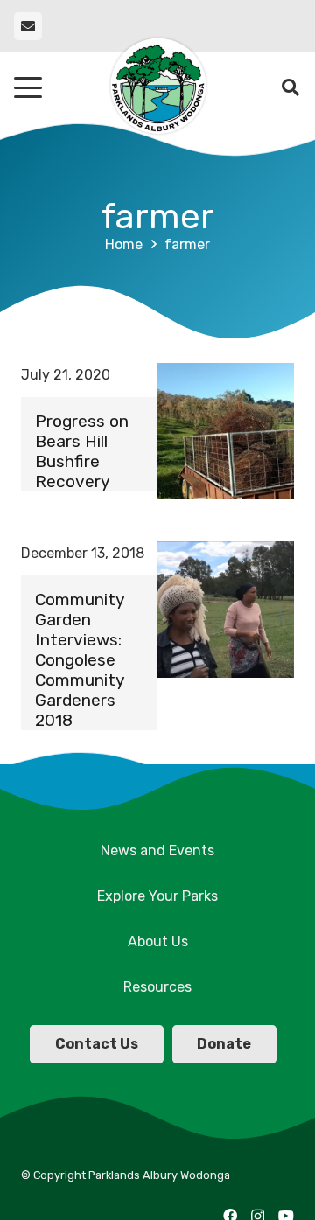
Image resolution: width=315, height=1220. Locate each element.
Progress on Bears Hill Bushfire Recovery (82, 451)
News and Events (157, 850)
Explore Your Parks (157, 896)
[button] (28, 87)
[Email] (28, 26)
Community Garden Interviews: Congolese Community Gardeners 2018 (79, 659)
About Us (158, 941)
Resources (157, 987)
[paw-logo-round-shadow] (157, 87)
